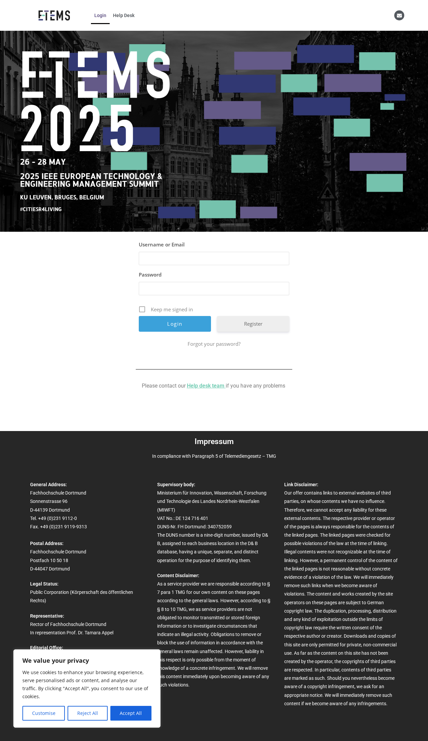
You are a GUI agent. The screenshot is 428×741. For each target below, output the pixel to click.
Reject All (87, 713)
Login (100, 15)
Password (150, 274)
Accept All (131, 713)
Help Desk (123, 15)
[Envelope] (399, 15)
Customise (44, 713)
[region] (86, 688)
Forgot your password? (214, 343)
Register (253, 323)
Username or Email (162, 244)
